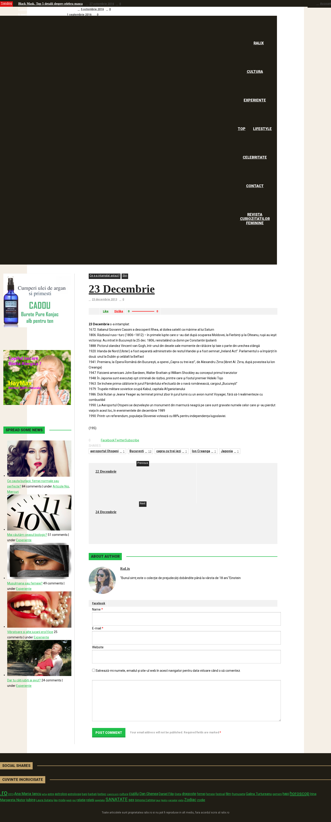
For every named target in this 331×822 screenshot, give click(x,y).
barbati (92, 794)
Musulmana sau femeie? (25, 583)
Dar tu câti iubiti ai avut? (24, 680)
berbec (101, 794)
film (228, 794)
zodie (201, 800)
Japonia (230, 451)
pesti (69, 800)
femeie (210, 794)
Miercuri (13, 492)
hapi (286, 794)
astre (51, 794)
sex (131, 800)
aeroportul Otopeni (107, 451)
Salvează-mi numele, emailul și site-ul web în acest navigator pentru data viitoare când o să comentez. (168, 670)
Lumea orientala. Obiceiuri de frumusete (46, 9)
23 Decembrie (122, 289)
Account (325, 3)
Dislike (118, 311)
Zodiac (190, 799)
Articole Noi (61, 486)
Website (98, 647)
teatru (164, 800)
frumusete (238, 794)
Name (97, 609)
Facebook (98, 603)
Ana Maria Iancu (27, 793)
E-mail (97, 628)
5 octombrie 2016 (92, 9)
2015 (11, 794)
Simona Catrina (145, 800)
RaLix (125, 568)
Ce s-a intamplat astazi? (105, 275)
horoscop (299, 793)
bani (84, 794)
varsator (172, 800)
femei (201, 794)
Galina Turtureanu (259, 794)
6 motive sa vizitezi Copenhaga (39, 14)
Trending (6, 3)
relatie (81, 800)
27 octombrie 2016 (101, 3)
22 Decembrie (105, 471)
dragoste (189, 794)
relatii (90, 800)
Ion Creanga (204, 451)
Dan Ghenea (148, 794)
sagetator (100, 800)
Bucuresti (140, 451)
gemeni (277, 794)
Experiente (24, 540)
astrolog (61, 794)
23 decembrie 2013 (104, 299)
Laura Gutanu (44, 800)
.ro (3, 793)
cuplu (134, 793)
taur (158, 800)
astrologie (74, 794)
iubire (30, 799)
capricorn (113, 794)
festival (220, 794)
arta (44, 794)
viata (181, 800)
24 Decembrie (105, 512)
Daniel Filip (166, 794)
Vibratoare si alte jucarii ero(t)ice (30, 632)
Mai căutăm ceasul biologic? (27, 535)
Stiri (124, 275)
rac (74, 800)
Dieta (178, 794)
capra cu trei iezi (171, 451)
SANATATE (117, 799)
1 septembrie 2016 (79, 14)
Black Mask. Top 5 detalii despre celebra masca (50, 3)
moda (62, 800)
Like (106, 311)
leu (56, 800)
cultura (123, 794)
